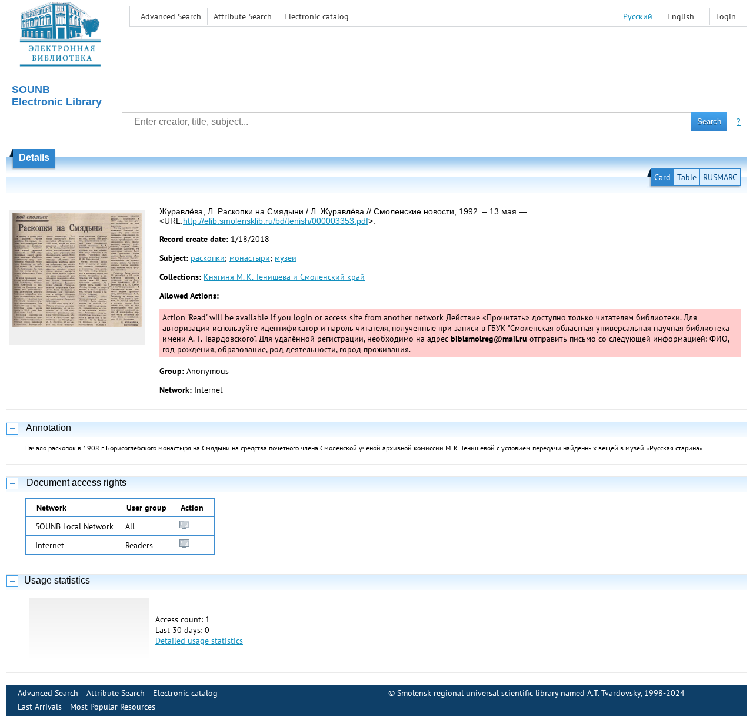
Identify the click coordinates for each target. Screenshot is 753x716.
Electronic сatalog (316, 16)
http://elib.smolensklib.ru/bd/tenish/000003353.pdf (275, 221)
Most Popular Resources (112, 706)
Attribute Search (243, 16)
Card (662, 177)
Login (726, 16)
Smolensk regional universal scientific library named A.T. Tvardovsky (519, 693)
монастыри (249, 258)
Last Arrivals (40, 706)
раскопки (208, 258)
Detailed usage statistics (199, 640)
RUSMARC (720, 177)
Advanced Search (171, 16)
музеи (285, 258)
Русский (637, 16)
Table (687, 177)
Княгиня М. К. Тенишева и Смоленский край (284, 276)
